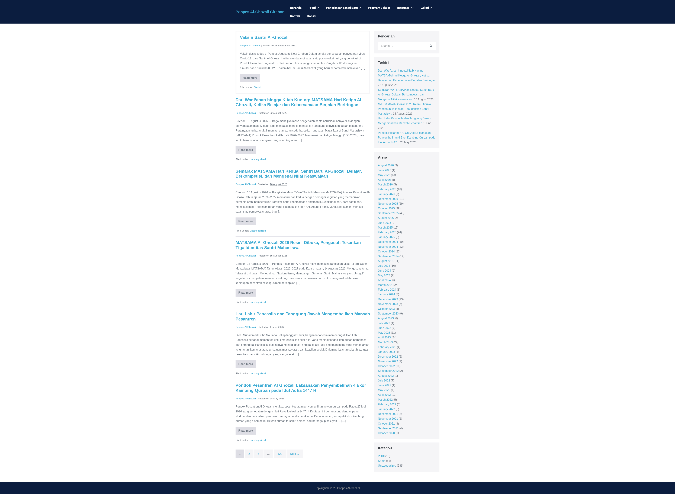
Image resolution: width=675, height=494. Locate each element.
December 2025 (388, 198)
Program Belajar (379, 7)
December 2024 (388, 241)
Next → (294, 453)
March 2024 (385, 284)
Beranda (295, 7)
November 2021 (388, 418)
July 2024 (384, 265)
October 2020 (386, 433)
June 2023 (384, 327)
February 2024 (387, 289)
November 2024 (388, 246)
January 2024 (386, 294)
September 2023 (388, 313)
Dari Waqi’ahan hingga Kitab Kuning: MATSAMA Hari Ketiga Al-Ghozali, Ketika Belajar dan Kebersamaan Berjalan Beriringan (299, 102)
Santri (257, 87)
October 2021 (386, 423)
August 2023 (386, 318)
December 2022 (388, 356)
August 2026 (386, 165)
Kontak (295, 16)
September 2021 (388, 428)
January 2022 (386, 409)
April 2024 (384, 280)
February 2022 (387, 404)
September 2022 (388, 370)
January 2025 (386, 237)
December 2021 (388, 413)
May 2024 (384, 275)
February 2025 (387, 232)
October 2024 (386, 251)
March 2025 (385, 227)
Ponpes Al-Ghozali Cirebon (260, 12)
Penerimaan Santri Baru (342, 7)
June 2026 (384, 170)
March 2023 (385, 342)
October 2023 (386, 308)
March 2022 (385, 399)
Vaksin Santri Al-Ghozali (264, 37)
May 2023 (384, 332)
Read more (251, 79)
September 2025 (388, 213)
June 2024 (384, 270)
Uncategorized (258, 159)
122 (280, 453)
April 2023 (384, 337)
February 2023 (387, 347)
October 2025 (386, 208)
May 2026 (384, 175)
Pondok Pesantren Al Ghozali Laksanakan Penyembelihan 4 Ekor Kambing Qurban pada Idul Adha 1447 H (301, 388)
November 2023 (388, 304)
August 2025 (386, 217)
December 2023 (388, 299)
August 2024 (386, 260)
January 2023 (386, 351)
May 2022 (384, 390)
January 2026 (386, 194)
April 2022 (384, 394)
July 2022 (384, 380)
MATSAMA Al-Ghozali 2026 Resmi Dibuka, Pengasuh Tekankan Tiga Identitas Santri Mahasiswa (298, 245)
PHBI (381, 456)
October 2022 (386, 366)
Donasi (311, 16)
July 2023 (384, 323)
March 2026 (385, 184)
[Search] (431, 46)
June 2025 (384, 222)
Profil (312, 7)
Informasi (404, 7)
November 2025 (388, 203)
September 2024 (388, 256)
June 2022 (384, 385)
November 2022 (388, 361)
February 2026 (387, 189)
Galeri (425, 7)
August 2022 (386, 375)
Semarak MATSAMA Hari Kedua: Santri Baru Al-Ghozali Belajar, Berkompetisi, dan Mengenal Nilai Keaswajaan (299, 174)
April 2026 (384, 179)
